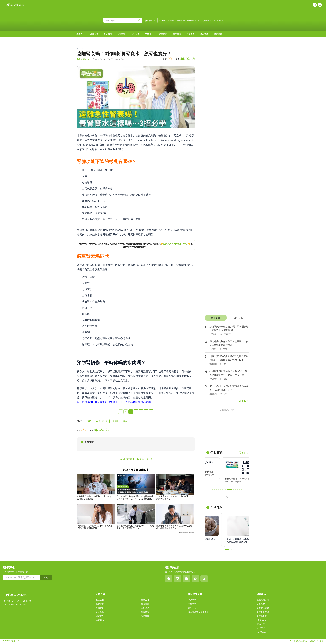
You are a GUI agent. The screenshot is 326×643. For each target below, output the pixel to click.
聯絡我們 (192, 603)
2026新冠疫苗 (216, 20)
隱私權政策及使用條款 (198, 612)
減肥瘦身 (122, 34)
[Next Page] (146, 411)
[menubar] (149, 34)
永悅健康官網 (263, 599)
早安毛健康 (262, 616)
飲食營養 (108, 34)
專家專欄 (177, 34)
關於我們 (192, 599)
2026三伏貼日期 (166, 20)
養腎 (89, 421)
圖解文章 (190, 34)
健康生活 (94, 34)
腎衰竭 (115, 421)
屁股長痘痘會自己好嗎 (197, 20)
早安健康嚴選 (263, 608)
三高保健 (149, 34)
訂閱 (46, 577)
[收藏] (170, 59)
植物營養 (204, 34)
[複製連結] (193, 59)
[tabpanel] (227, 363)
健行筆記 (261, 628)
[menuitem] (80, 34)
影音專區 (163, 34)
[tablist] (227, 318)
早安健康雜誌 (263, 612)
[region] (136, 245)
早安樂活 (218, 34)
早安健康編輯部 (83, 59)
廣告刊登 (192, 608)
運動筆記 (261, 624)
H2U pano (261, 620)
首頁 (78, 49)
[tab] (215, 318)
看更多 (242, 401)
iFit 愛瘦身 (261, 632)
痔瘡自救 (181, 20)
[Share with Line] (182, 59)
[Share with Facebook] (188, 59)
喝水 (125, 421)
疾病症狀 (80, 34)
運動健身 (135, 34)
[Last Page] (151, 411)
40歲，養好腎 (101, 421)
